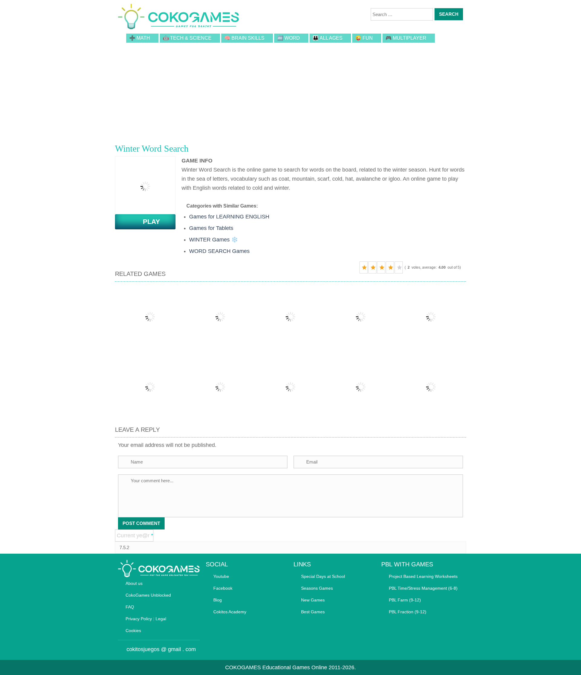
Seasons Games (317, 588)
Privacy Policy (139, 618)
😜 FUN (364, 38)
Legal (161, 618)
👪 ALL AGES (328, 38)
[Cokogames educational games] (178, 18)
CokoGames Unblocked (148, 595)
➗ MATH (139, 38)
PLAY (148, 221)
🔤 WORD (288, 38)
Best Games (313, 611)
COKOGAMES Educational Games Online (276, 667)
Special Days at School (323, 576)
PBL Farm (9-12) (405, 600)
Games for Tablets (211, 228)
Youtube (221, 576)
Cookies (133, 630)
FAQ (130, 607)
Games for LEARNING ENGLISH (229, 217)
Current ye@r (135, 535)
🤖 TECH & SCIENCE (187, 38)
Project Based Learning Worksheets (423, 576)
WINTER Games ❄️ (213, 240)
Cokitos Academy (229, 611)
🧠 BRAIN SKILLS (244, 38)
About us (134, 583)
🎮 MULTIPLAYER (406, 38)
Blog (217, 600)
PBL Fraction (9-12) (407, 611)
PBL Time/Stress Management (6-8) (423, 588)
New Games (313, 600)
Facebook (222, 588)
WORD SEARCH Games (219, 251)
